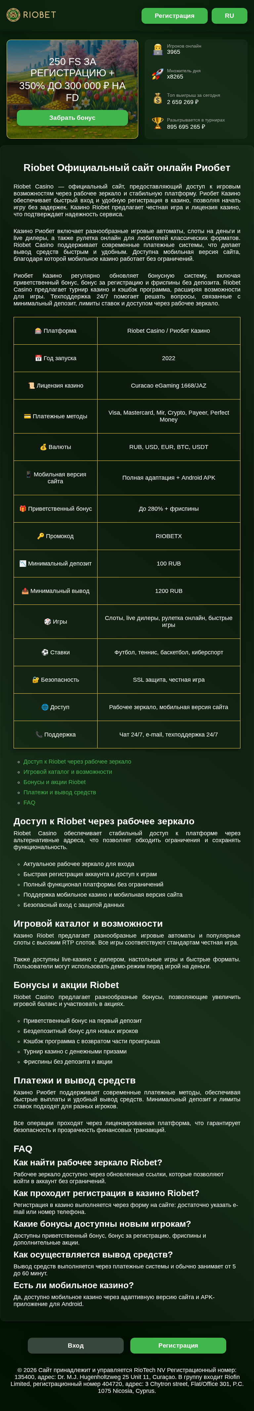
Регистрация (175, 15)
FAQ (29, 802)
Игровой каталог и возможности (67, 772)
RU (229, 15)
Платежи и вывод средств (59, 792)
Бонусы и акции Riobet (54, 782)
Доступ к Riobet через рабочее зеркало (77, 761)
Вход (76, 1345)
